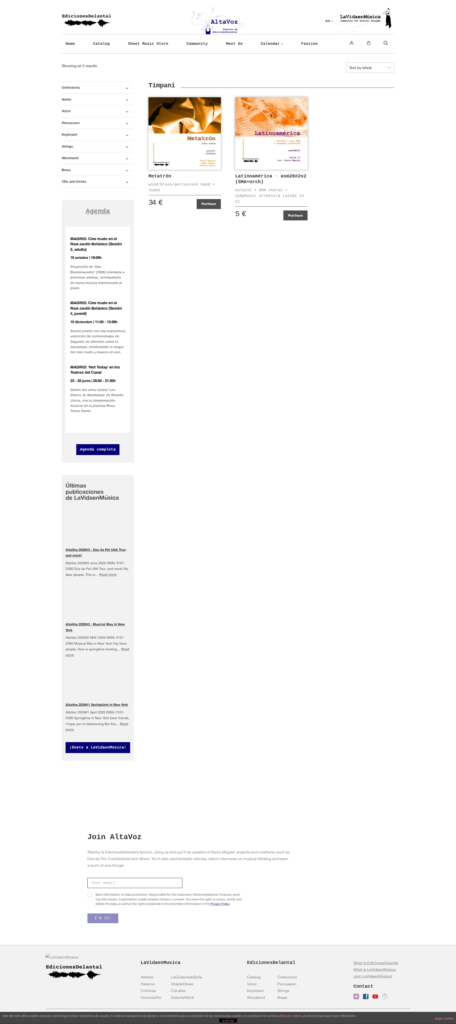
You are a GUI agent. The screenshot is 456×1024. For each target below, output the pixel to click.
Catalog (254, 977)
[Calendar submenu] (282, 44)
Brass (282, 997)
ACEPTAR (228, 1020)
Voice (251, 984)
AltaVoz (147, 977)
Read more (108, 575)
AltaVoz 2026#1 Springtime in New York (97, 705)
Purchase (208, 204)
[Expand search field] (385, 43)
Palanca (148, 984)
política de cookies (289, 1016)
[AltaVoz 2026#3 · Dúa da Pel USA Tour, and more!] (98, 526)
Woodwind (256, 997)
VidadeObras (182, 984)
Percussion (286, 984)
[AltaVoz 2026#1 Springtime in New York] (98, 681)
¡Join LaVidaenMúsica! (372, 976)
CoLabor (178, 990)
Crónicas (148, 990)
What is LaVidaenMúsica (374, 969)
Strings (283, 990)
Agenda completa (98, 449)
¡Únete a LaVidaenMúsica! (97, 747)
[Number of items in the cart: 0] (368, 43)
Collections (287, 977)
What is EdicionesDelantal (375, 963)
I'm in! (103, 918)
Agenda (98, 211)
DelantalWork (182, 997)
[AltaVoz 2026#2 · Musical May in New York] (98, 605)
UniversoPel (151, 997)
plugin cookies (444, 1018)
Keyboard (255, 990)
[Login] (351, 43)
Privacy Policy (219, 904)
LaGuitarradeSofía (186, 977)
